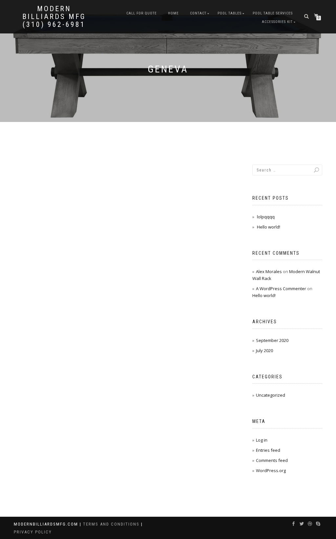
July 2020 (264, 350)
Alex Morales (269, 271)
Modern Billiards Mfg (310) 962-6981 (54, 17)
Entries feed (268, 450)
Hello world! (268, 227)
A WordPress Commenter (281, 288)
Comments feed (272, 460)
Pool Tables (230, 13)
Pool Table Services (273, 13)
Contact (198, 13)
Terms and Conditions (112, 524)
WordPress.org (271, 470)
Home (173, 13)
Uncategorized (270, 395)
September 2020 (272, 340)
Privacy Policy (33, 531)
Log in (261, 440)
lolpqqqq (266, 217)
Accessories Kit (277, 22)
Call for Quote (141, 13)
